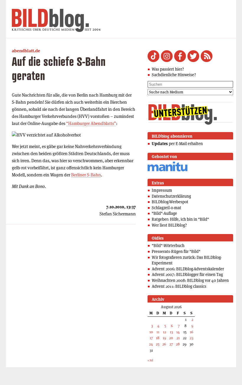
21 (178, 337)
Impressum (162, 190)
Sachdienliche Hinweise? (174, 74)
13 (171, 331)
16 (191, 331)
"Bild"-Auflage (164, 213)
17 (151, 337)
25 (157, 344)
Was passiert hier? (168, 69)
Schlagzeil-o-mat (166, 207)
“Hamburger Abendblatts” (91, 123)
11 (157, 331)
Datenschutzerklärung (171, 196)
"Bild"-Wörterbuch (168, 245)
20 (171, 337)
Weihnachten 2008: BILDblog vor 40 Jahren (190, 280)
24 (151, 344)
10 (151, 331)
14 (178, 331)
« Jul (150, 360)
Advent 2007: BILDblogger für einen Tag (187, 274)
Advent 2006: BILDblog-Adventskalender (188, 269)
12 (164, 331)
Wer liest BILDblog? (169, 225)
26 (164, 344)
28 (178, 344)
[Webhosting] (167, 170)
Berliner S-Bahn (86, 175)
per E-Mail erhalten (177, 143)
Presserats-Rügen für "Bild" (176, 251)
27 (171, 344)
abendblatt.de (26, 50)
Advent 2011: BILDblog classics (179, 286)
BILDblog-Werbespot (170, 201)
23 (191, 337)
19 (164, 337)
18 (157, 337)
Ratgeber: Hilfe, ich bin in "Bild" (180, 219)
